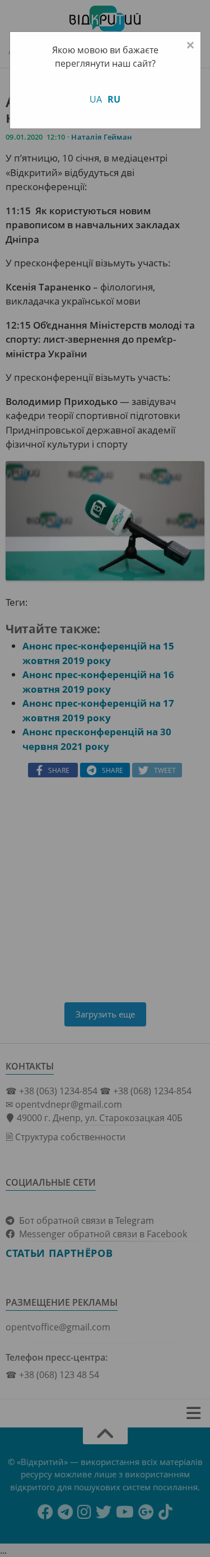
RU (114, 99)
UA (96, 99)
